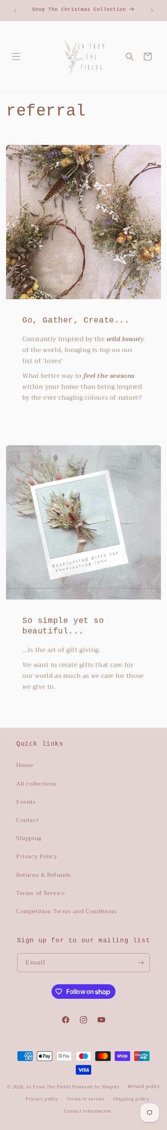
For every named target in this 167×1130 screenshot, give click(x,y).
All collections (36, 783)
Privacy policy (42, 1099)
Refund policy (144, 1086)
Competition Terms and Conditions (66, 911)
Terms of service (85, 1099)
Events (26, 802)
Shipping (28, 838)
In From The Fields (48, 1087)
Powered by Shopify (96, 1087)
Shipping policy (131, 1099)
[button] (16, 56)
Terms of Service (40, 893)
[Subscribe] (141, 962)
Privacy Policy (36, 856)
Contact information (87, 1111)
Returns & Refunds (43, 875)
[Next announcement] (152, 10)
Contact (27, 820)
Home (24, 765)
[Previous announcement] (15, 10)
